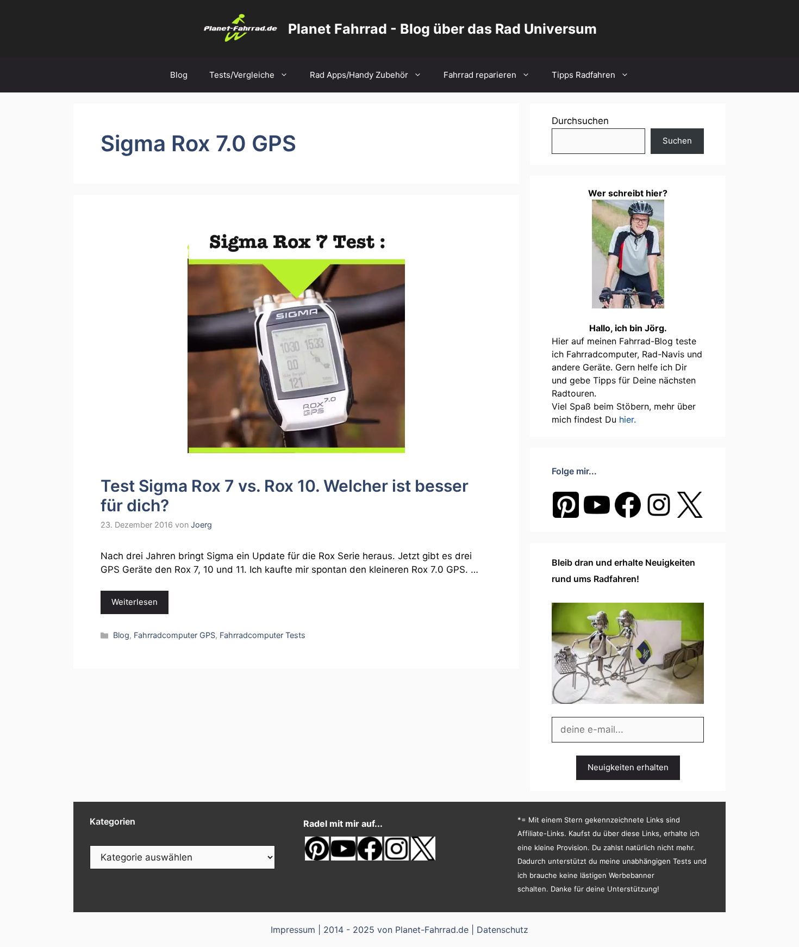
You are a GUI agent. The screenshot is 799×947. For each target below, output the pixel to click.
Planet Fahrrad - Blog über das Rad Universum (442, 29)
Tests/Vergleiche (241, 75)
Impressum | (297, 929)
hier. (627, 419)
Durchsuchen (580, 120)
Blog (179, 75)
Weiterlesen (134, 602)
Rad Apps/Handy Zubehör (359, 75)
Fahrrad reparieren (480, 75)
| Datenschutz (499, 929)
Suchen (677, 140)
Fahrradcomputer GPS (174, 635)
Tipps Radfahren (583, 75)
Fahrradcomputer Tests (262, 635)
